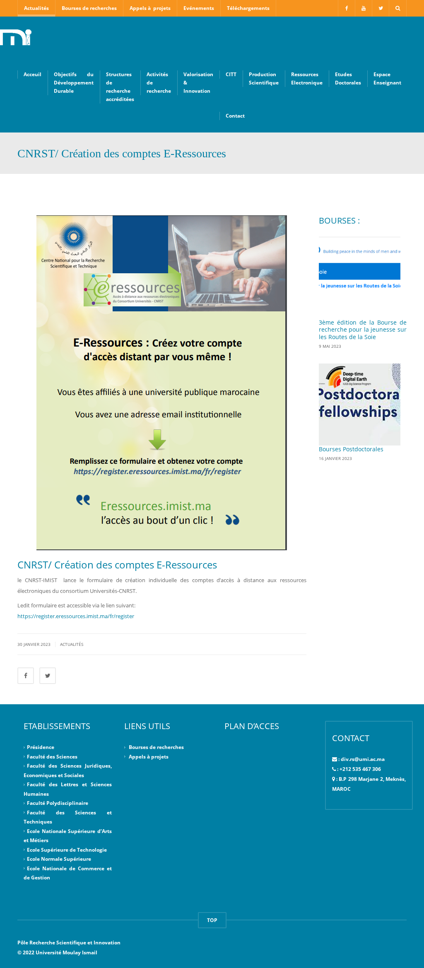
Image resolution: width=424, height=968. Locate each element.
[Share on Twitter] (47, 675)
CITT (231, 74)
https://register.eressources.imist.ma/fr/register (76, 616)
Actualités (36, 8)
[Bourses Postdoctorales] (360, 404)
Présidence (40, 747)
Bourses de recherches (89, 8)
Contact (235, 115)
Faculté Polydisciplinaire (57, 803)
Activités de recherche (159, 82)
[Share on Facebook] (25, 675)
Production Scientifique (264, 78)
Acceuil (32, 74)
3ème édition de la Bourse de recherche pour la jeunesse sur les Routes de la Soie (363, 329)
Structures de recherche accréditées (120, 87)
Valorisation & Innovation (198, 82)
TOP (212, 920)
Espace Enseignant (387, 78)
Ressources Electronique (307, 78)
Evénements (198, 8)
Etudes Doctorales (348, 78)
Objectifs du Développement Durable (74, 82)
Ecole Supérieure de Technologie (67, 849)
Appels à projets (150, 8)
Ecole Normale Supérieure (59, 858)
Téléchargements (248, 8)
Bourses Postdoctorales (351, 449)
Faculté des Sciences (52, 756)
